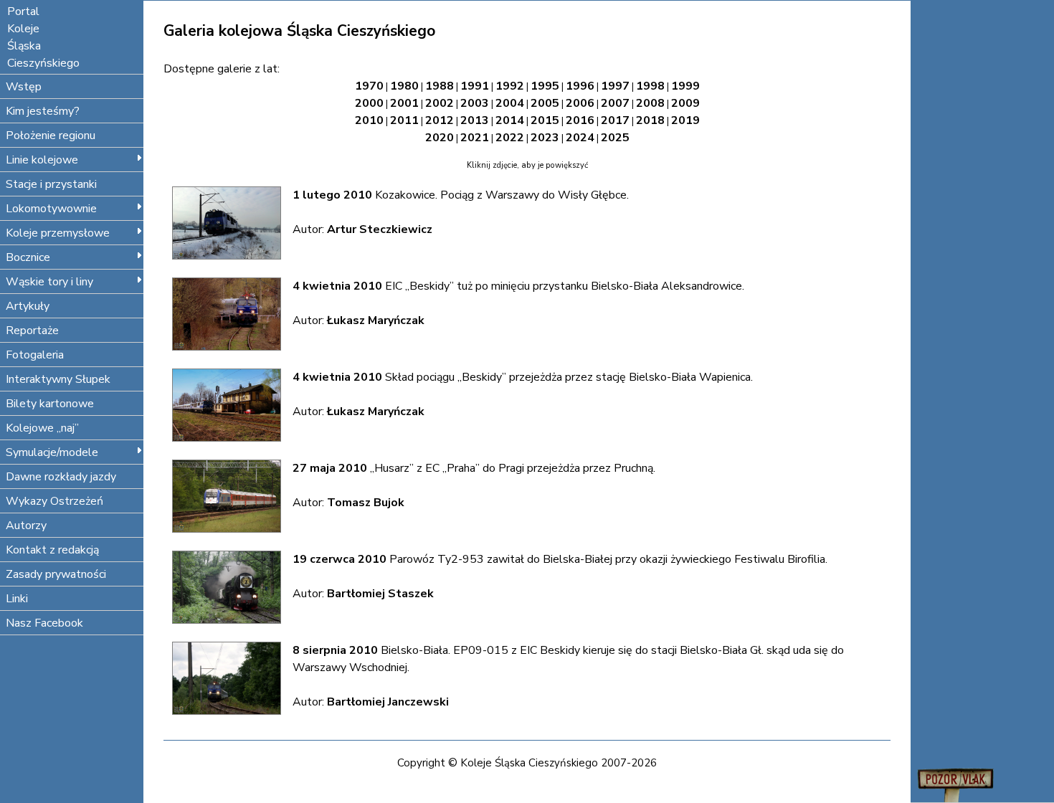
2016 (580, 120)
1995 (545, 86)
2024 (580, 138)
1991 (474, 86)
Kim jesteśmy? (43, 111)
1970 (369, 86)
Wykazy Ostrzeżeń (54, 501)
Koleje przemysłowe (58, 233)
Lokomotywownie (51, 209)
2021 (474, 138)
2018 (650, 120)
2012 (439, 120)
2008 (650, 103)
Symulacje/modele (52, 452)
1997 (615, 86)
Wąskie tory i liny (49, 282)
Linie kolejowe (42, 160)
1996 (580, 86)
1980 (404, 86)
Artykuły (27, 306)
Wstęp (24, 87)
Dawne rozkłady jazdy (61, 477)
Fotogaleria (35, 355)
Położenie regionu (50, 135)
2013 (474, 120)
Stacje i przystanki (51, 184)
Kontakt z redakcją (52, 550)
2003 (474, 103)
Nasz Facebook (44, 623)
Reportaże (32, 330)
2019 (685, 120)
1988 (439, 86)
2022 (509, 138)
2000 (369, 103)
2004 (509, 103)
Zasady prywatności (56, 574)
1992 (509, 86)
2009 (685, 103)
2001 (404, 103)
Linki (17, 599)
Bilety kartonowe (50, 404)
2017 (615, 120)
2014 (509, 120)
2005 (545, 103)
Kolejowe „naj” (42, 428)
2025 (615, 138)
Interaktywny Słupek (58, 379)
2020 (439, 138)
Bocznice (28, 257)
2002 (439, 103)
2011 (404, 120)
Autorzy (26, 525)
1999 (685, 86)
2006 (580, 103)
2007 (615, 103)
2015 (545, 120)
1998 (650, 86)
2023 (545, 138)
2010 (369, 120)
